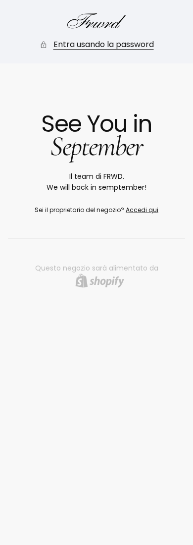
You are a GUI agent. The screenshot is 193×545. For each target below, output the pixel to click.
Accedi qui (142, 210)
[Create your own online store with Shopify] (99, 280)
